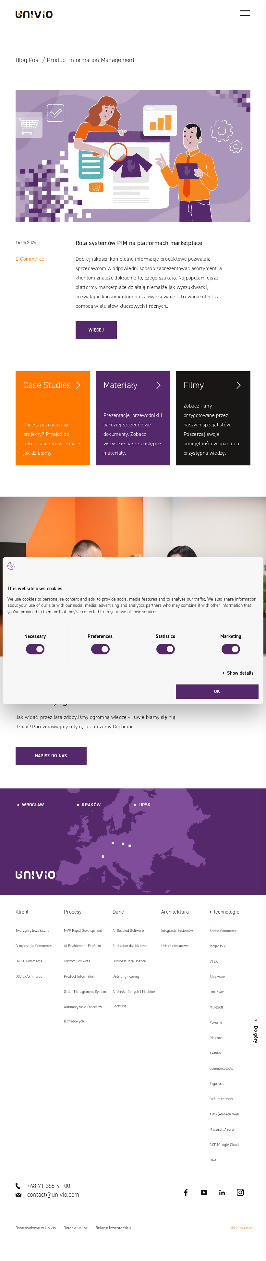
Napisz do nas (51, 756)
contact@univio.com (53, 1194)
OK (217, 691)
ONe (213, 1160)
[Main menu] (245, 13)
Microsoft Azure (222, 1129)
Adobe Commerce (223, 931)
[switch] (100, 649)
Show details (240, 673)
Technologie (226, 911)
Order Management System (85, 991)
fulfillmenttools (221, 1099)
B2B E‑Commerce (29, 961)
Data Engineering (126, 976)
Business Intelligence (129, 961)
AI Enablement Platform (82, 945)
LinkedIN (222, 1192)
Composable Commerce (34, 945)
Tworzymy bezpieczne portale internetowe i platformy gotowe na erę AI (36, 933)
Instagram (240, 1192)
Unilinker (217, 992)
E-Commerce (30, 258)
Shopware (217, 976)
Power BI (217, 1022)
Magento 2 (217, 946)
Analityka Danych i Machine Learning (134, 998)
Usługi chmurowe (175, 945)
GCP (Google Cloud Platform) (224, 1147)
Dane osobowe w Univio (36, 1227)
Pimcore (216, 1037)
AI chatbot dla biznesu (130, 945)
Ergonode (217, 1083)
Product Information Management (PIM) (79, 979)
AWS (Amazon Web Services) (224, 1117)
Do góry (256, 1031)
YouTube (204, 1192)
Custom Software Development (77, 963)
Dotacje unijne (76, 1227)
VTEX (214, 961)
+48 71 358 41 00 (48, 1186)
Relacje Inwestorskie (113, 1227)
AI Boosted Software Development (128, 933)
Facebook (186, 1192)
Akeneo (215, 1053)
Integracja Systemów (177, 930)
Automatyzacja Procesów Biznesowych (83, 1014)
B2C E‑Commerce (29, 976)
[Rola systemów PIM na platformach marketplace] (133, 164)
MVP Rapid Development (83, 930)
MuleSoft (216, 1007)
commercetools (221, 1068)
